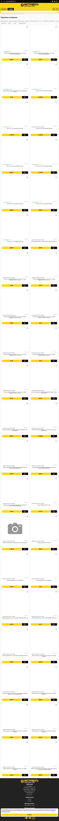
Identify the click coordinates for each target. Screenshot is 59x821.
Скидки (11, 9)
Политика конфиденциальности (29, 787)
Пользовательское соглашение (29, 792)
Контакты (29, 794)
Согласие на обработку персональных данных (29, 789)
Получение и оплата (29, 805)
